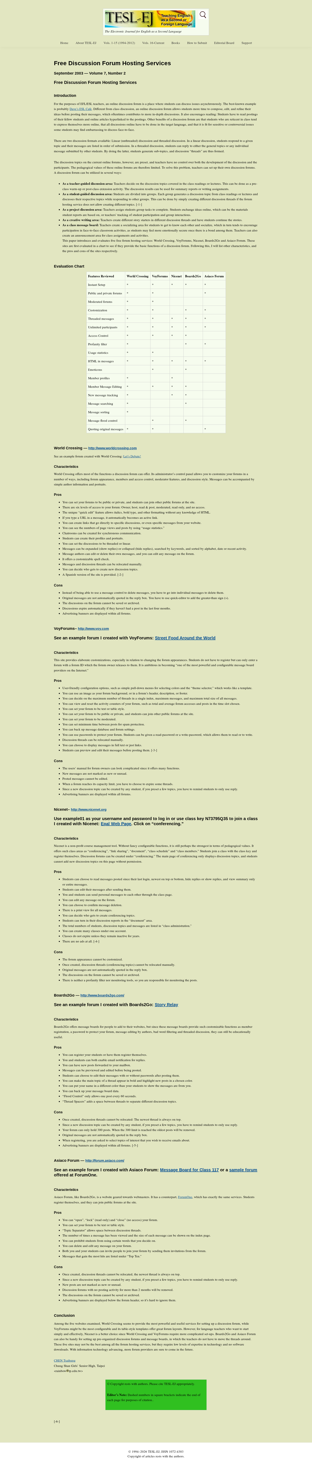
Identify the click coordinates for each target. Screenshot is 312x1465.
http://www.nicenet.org (89, 809)
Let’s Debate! (132, 456)
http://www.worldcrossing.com (112, 448)
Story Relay (166, 1004)
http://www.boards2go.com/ (102, 995)
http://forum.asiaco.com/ (104, 1160)
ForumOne (185, 1197)
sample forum (243, 1169)
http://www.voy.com (93, 628)
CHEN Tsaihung (65, 1360)
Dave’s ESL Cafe (81, 109)
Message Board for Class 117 (189, 1169)
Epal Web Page (116, 823)
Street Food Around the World (185, 638)
